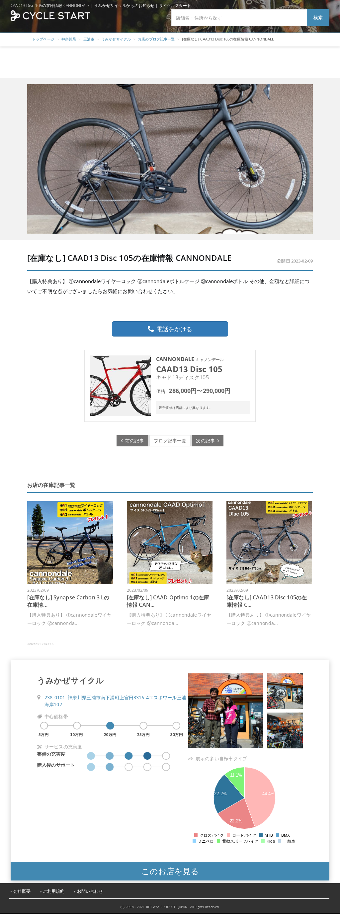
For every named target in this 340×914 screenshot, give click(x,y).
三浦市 (88, 39)
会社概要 (22, 891)
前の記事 (133, 440)
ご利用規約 (54, 891)
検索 (318, 17)
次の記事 (206, 440)
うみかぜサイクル (116, 39)
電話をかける (174, 329)
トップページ (43, 39)
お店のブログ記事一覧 (156, 39)
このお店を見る (170, 871)
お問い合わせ (90, 891)
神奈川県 (68, 39)
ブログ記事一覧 (170, 440)
